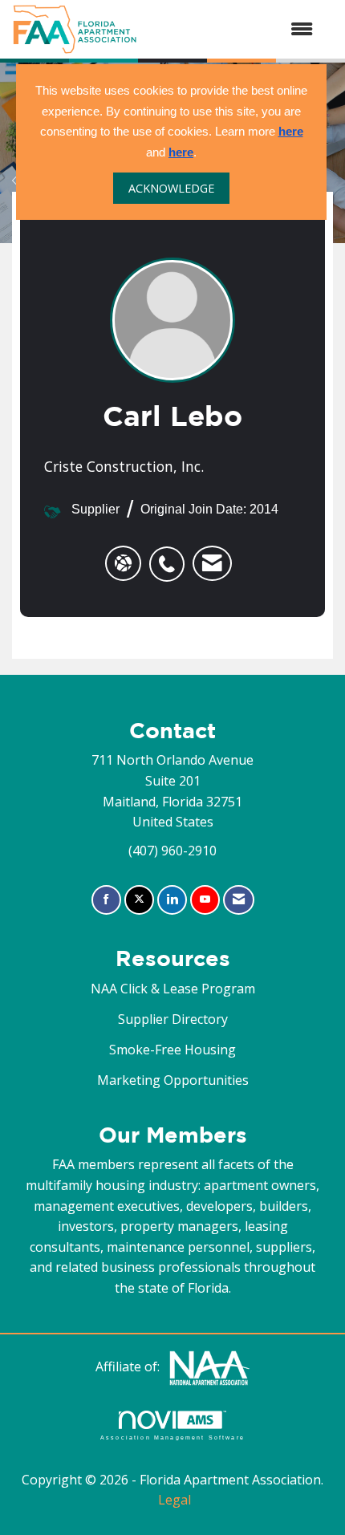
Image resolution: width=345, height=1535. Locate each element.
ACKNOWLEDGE (171, 188)
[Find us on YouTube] (205, 900)
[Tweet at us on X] (139, 900)
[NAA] (209, 1366)
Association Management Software (172, 1437)
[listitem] (171, 555)
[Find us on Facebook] (106, 900)
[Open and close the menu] (233, 29)
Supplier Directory (173, 1019)
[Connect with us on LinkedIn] (172, 900)
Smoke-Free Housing (172, 1049)
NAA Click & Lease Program (173, 988)
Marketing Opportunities (173, 1080)
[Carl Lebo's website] (123, 563)
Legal (174, 1500)
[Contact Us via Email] (238, 900)
